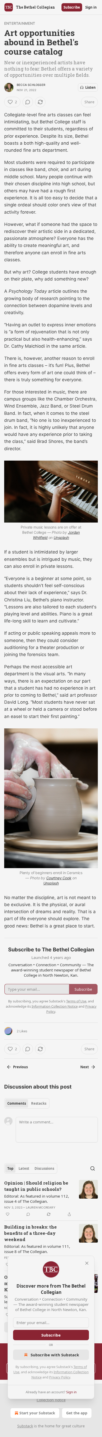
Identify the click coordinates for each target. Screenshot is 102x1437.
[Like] (7, 1214)
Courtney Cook (58, 878)
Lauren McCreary (40, 1207)
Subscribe (72, 7)
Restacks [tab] (38, 1103)
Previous (20, 1067)
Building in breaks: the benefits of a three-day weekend (30, 1233)
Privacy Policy (59, 1377)
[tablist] (26, 1103)
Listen (90, 87)
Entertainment (19, 23)
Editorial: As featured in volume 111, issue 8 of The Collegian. (37, 1249)
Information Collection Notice (55, 1006)
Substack (25, 1425)
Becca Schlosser (31, 85)
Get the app (76, 1412)
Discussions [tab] (44, 1168)
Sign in (91, 7)
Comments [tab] (16, 1103)
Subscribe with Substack (55, 1354)
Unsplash (61, 537)
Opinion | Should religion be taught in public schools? (36, 1186)
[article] (51, 1198)
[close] (87, 1263)
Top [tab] (10, 1168)
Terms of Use (76, 1001)
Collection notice (51, 1399)
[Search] (92, 1168)
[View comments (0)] (27, 102)
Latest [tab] (24, 1168)
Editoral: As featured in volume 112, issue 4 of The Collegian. (36, 1198)
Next (84, 1067)
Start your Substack (37, 1412)
